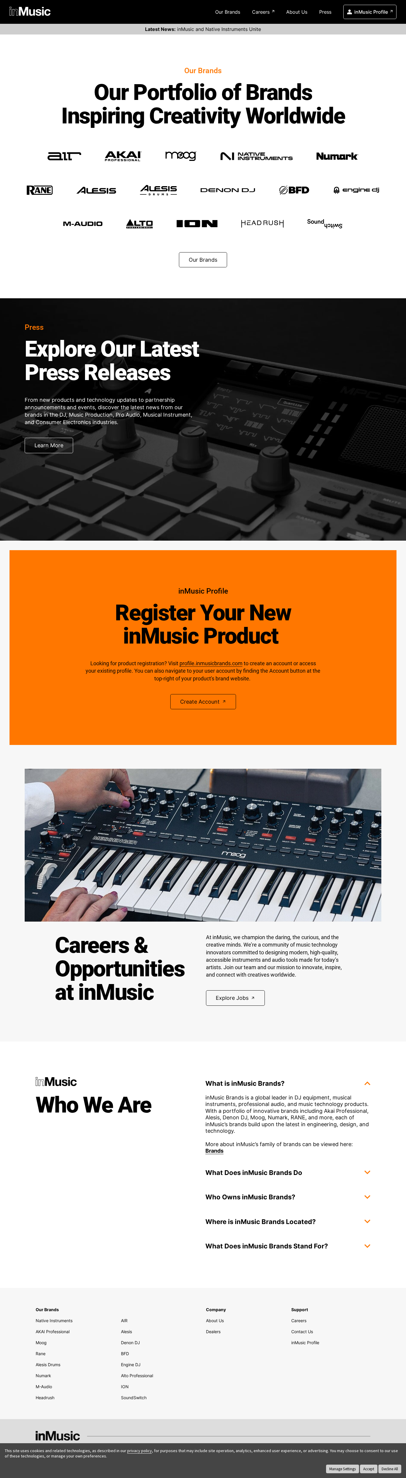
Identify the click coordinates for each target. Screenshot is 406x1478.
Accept (368, 1468)
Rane (40, 1353)
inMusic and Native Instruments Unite (203, 29)
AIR (124, 1320)
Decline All (390, 1468)
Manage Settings (342, 1468)
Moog (41, 1342)
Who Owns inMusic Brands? (250, 1197)
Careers (261, 12)
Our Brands (227, 12)
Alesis (126, 1331)
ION (125, 1386)
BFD (125, 1353)
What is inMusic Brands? (244, 1083)
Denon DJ (130, 1342)
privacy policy (139, 1450)
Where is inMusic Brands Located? (260, 1222)
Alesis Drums (48, 1364)
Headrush (45, 1397)
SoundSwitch (134, 1397)
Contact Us (302, 1331)
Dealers (213, 1331)
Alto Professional (137, 1375)
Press (325, 12)
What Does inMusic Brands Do (253, 1172)
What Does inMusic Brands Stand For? (266, 1246)
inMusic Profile (371, 12)
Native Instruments (54, 1320)
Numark (43, 1375)
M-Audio (44, 1386)
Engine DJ (131, 1364)
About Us (296, 12)
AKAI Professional (53, 1331)
